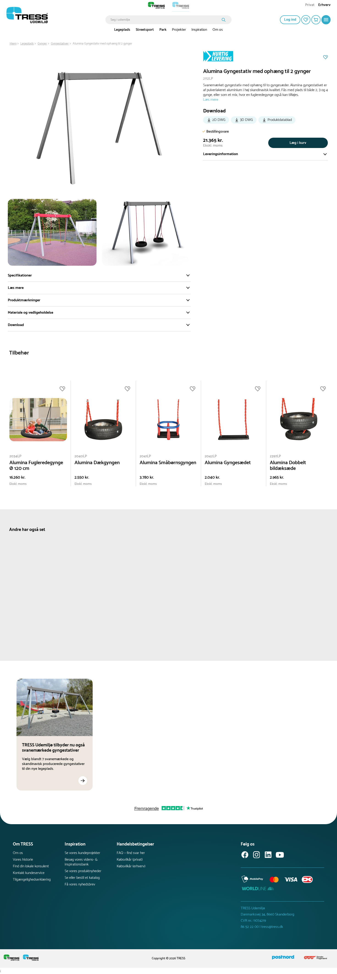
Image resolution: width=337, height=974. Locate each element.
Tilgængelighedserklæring (32, 879)
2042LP (211, 456)
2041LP (145, 456)
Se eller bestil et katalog (82, 877)
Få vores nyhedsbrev (80, 884)
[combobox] (165, 19)
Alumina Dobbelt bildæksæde (288, 466)
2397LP (275, 456)
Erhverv (324, 5)
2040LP (81, 456)
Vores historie (23, 859)
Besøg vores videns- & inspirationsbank (81, 862)
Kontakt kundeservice (28, 873)
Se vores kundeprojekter (82, 853)
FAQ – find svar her (131, 853)
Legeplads (122, 30)
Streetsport (145, 30)
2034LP (15, 456)
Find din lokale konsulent (31, 866)
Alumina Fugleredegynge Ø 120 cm (36, 466)
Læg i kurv (298, 143)
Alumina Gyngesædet (228, 463)
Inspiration (199, 30)
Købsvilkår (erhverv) (131, 866)
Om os (218, 30)
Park (162, 30)
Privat (310, 5)
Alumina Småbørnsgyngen (168, 463)
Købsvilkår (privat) (130, 859)
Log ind (290, 20)
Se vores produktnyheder (83, 871)
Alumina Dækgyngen (97, 463)
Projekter (179, 30)
